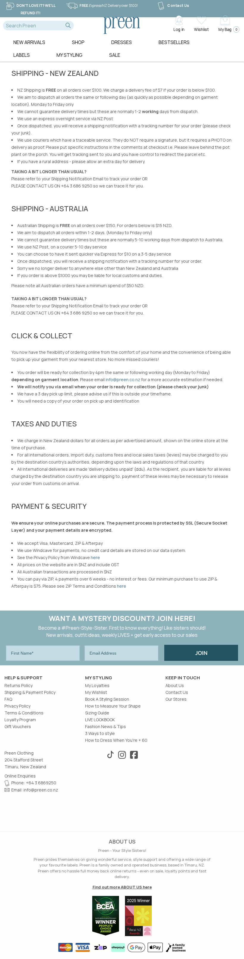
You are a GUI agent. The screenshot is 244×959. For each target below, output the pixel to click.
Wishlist (201, 29)
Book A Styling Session (107, 699)
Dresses (121, 42)
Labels (21, 55)
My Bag (227, 29)
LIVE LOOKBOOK (100, 719)
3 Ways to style (100, 733)
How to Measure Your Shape (113, 706)
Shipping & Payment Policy (29, 692)
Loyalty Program (20, 719)
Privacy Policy (17, 706)
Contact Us (178, 5)
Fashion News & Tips (105, 726)
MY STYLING (69, 55)
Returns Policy (18, 685)
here (95, 557)
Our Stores (176, 699)
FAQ (8, 699)
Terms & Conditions (23, 713)
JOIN (201, 652)
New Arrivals (29, 42)
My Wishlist (96, 692)
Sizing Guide (97, 713)
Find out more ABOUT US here (122, 887)
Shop (78, 42)
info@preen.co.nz (123, 379)
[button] (68, 26)
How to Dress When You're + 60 (116, 740)
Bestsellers (174, 42)
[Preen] (122, 24)
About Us (174, 685)
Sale (114, 55)
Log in (178, 29)
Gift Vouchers (17, 726)
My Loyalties (97, 685)
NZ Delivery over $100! (108, 5)
